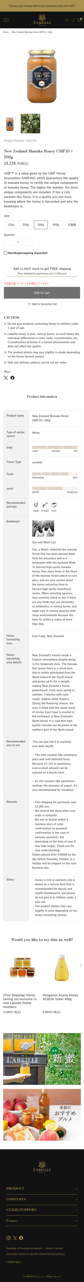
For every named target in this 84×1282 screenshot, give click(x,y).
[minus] (8, 242)
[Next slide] (81, 966)
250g (26, 224)
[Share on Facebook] (12, 378)
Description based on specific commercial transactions (35, 1254)
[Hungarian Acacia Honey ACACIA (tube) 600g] (62, 967)
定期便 (72, 224)
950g (56, 224)
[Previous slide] (3, 966)
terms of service (54, 1248)
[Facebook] (21, 1238)
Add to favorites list (44, 304)
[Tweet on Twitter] (6, 378)
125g (11, 224)
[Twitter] (15, 1238)
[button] (42, 293)
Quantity (9, 235)
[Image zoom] (42, 74)
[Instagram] (9, 1238)
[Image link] (42, 1059)
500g (41, 224)
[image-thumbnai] (10, 123)
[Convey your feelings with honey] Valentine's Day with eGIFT (42, 6)
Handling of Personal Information (24, 1248)
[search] (66, 20)
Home (6, 32)
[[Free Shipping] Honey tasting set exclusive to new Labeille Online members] (22, 967)
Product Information (42, 396)
